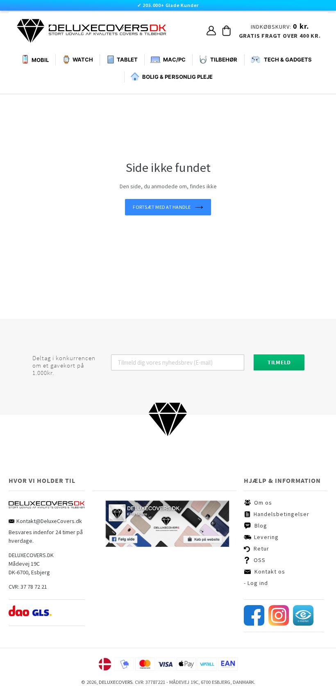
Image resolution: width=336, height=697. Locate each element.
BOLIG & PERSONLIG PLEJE (177, 76)
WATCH (83, 59)
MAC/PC (174, 59)
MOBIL (40, 60)
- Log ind (256, 583)
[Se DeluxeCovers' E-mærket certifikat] (303, 623)
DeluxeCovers (115, 682)
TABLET (127, 59)
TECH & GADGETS (288, 59)
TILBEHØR (223, 59)
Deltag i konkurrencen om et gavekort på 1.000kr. (63, 365)
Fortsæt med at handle (162, 207)
